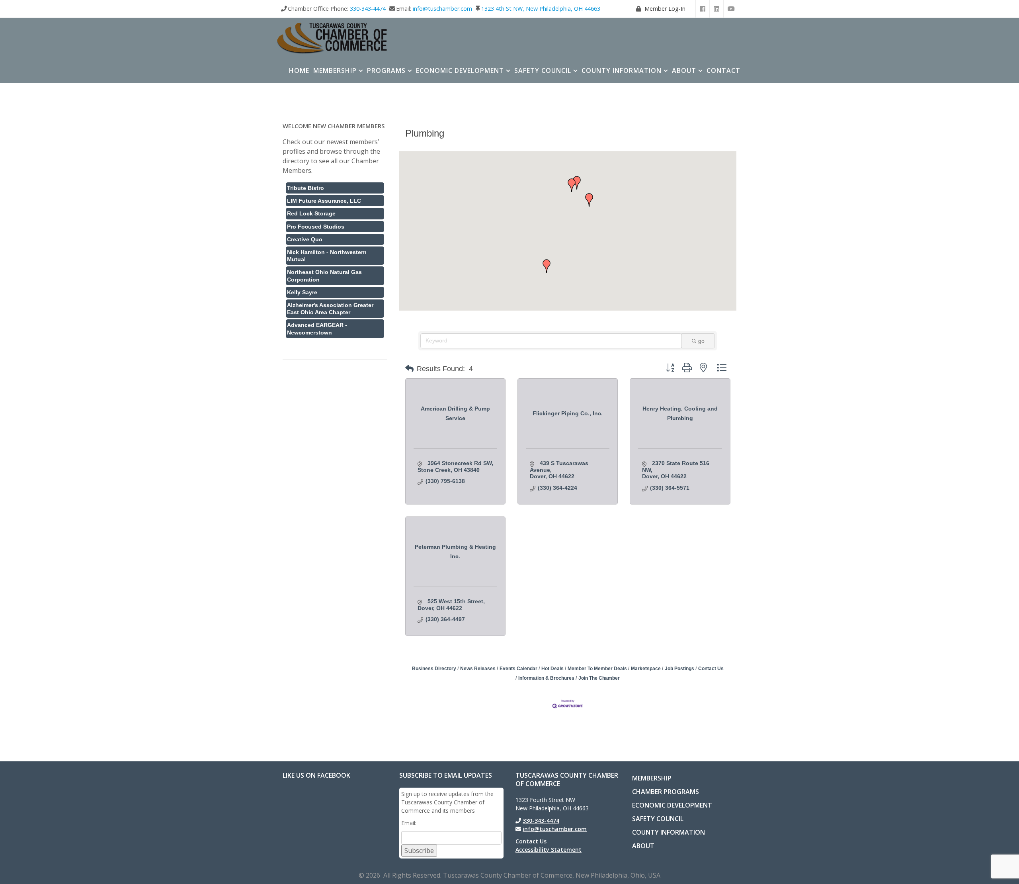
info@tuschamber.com (442, 8)
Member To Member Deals (597, 668)
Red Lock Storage (311, 213)
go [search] (701, 341)
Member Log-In (664, 8)
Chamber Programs (665, 791)
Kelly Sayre (302, 292)
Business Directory (434, 668)
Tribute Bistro (305, 188)
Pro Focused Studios (315, 226)
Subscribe (419, 850)
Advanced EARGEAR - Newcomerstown (317, 328)
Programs (386, 70)
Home (299, 70)
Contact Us (711, 668)
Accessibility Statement (548, 849)
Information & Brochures (546, 678)
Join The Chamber (599, 678)
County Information (622, 70)
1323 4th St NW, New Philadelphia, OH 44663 (540, 8)
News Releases (478, 668)
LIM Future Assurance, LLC (324, 201)
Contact (723, 70)
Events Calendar (518, 668)
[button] (589, 200)
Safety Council (542, 70)
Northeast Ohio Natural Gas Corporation (324, 275)
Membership (335, 70)
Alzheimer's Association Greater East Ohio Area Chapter (330, 308)
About (684, 70)
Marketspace (646, 668)
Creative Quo (304, 239)
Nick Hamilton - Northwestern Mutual (327, 255)
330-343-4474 (368, 8)
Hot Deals (552, 668)
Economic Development (460, 70)
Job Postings (679, 668)
